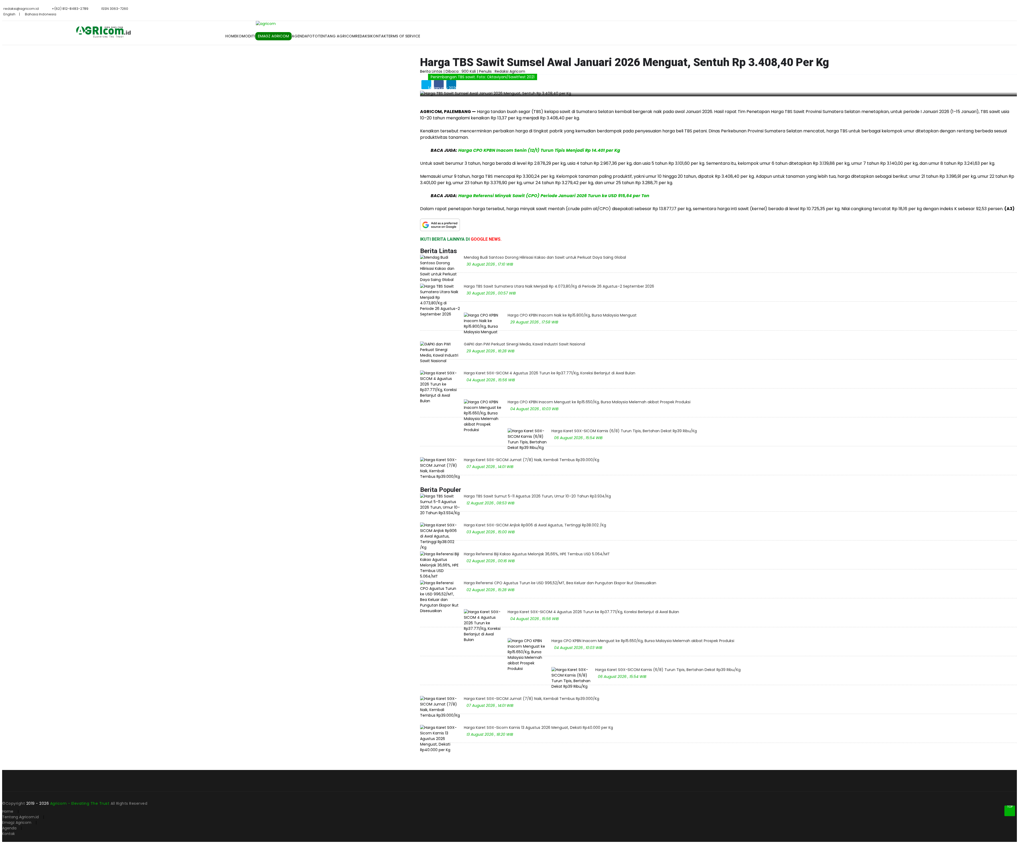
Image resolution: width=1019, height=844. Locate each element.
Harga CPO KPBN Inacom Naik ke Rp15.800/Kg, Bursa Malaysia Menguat (572, 315)
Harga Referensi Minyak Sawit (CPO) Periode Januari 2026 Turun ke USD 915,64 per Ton (553, 196)
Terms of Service (403, 36)
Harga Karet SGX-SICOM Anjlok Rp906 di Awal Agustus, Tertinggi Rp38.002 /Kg (535, 525)
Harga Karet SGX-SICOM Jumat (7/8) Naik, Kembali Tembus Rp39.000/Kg (531, 459)
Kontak (378, 36)
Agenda (299, 36)
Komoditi (245, 36)
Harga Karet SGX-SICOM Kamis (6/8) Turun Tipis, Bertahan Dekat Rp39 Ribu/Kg (624, 431)
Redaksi (362, 36)
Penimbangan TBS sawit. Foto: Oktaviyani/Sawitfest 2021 (482, 77)
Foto (312, 36)
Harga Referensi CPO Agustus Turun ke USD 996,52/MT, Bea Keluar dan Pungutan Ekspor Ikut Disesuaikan (560, 583)
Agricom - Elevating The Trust (80, 803)
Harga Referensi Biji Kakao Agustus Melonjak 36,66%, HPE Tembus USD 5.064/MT (537, 554)
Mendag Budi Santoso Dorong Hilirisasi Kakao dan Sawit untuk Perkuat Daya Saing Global (545, 257)
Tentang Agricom (336, 36)
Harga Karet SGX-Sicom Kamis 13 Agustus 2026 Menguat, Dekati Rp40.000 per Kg (538, 727)
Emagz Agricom (16, 822)
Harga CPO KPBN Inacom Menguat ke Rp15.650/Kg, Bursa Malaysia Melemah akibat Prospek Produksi (599, 402)
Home (230, 36)
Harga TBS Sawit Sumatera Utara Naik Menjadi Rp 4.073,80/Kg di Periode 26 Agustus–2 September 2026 (559, 286)
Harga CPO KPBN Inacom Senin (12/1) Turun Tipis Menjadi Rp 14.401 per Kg (539, 150)
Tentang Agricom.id (20, 817)
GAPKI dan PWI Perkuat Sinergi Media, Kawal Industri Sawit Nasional (524, 344)
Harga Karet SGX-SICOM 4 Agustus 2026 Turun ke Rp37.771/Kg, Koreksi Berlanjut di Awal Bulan (549, 373)
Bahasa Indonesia (40, 14)
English (9, 14)
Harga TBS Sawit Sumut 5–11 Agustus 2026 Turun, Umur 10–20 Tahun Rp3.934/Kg (537, 496)
